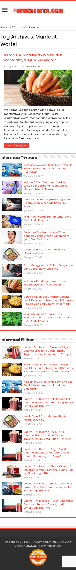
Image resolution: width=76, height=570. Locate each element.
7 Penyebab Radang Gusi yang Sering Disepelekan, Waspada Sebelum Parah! (48, 203)
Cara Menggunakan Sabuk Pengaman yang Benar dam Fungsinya (48, 267)
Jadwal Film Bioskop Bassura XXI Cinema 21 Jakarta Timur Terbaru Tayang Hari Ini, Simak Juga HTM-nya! (47, 435)
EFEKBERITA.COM (32, 542)
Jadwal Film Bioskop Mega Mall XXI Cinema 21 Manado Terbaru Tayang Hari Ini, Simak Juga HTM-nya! (46, 452)
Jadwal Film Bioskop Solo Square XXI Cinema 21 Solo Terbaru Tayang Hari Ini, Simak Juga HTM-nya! (48, 402)
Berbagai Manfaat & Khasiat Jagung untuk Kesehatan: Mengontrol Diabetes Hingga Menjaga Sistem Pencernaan (48, 300)
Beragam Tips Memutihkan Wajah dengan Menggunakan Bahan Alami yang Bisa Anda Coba (47, 236)
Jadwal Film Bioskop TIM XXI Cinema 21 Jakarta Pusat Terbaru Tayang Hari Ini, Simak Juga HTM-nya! (48, 487)
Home (7, 27)
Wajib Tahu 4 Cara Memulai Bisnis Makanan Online (45, 251)
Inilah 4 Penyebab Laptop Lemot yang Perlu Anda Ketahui (47, 218)
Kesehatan (35, 66)
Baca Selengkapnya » (16, 145)
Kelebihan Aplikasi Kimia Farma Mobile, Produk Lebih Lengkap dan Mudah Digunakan (48, 168)
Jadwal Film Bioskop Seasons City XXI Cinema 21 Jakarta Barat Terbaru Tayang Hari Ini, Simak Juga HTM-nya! (47, 350)
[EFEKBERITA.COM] (38, 10)
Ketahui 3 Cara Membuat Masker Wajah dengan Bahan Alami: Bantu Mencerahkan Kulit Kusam (46, 185)
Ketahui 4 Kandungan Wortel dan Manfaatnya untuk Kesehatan (33, 58)
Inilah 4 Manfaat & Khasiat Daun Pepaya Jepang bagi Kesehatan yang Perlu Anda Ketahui (48, 317)
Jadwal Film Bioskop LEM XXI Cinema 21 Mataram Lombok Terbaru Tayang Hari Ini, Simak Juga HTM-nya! (48, 470)
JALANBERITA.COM (59, 542)
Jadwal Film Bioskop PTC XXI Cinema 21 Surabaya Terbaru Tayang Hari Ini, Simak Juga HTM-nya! (48, 504)
